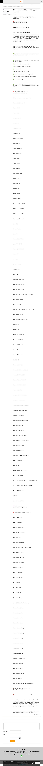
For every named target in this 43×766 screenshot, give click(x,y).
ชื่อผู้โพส (5, 731)
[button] (42, 1)
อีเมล (4, 734)
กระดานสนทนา (6, 5)
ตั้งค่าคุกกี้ (31, 763)
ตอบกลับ (12, 741)
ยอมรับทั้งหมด (37, 763)
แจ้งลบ (14, 14)
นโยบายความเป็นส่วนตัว (24, 763)
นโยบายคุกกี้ (8, 764)
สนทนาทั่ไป (12, 5)
